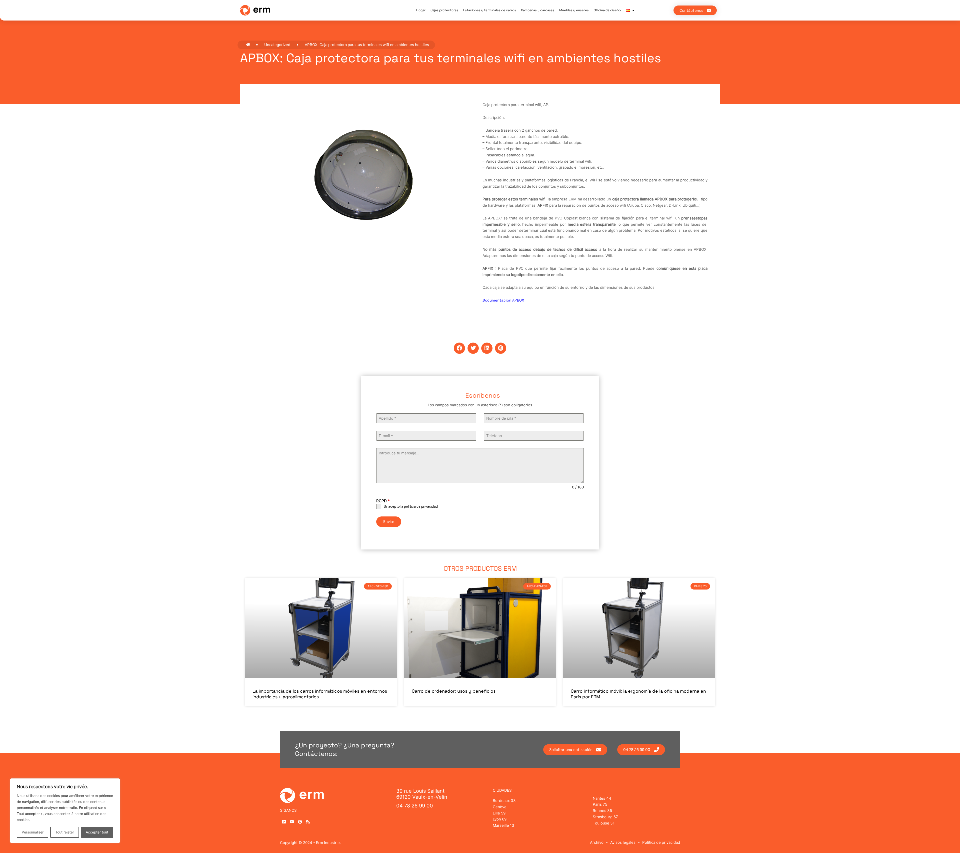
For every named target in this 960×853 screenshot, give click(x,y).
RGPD (383, 500)
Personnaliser (33, 832)
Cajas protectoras (444, 10)
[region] (65, 810)
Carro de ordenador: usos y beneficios (454, 691)
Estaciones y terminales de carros (489, 10)
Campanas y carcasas (537, 10)
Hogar (421, 10)
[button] (459, 348)
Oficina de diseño (607, 10)
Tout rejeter (64, 832)
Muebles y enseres (574, 10)
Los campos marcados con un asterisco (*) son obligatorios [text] (480, 405)
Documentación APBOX (503, 300)
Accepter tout (97, 832)
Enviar (388, 521)
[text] (480, 405)
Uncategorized (277, 44)
